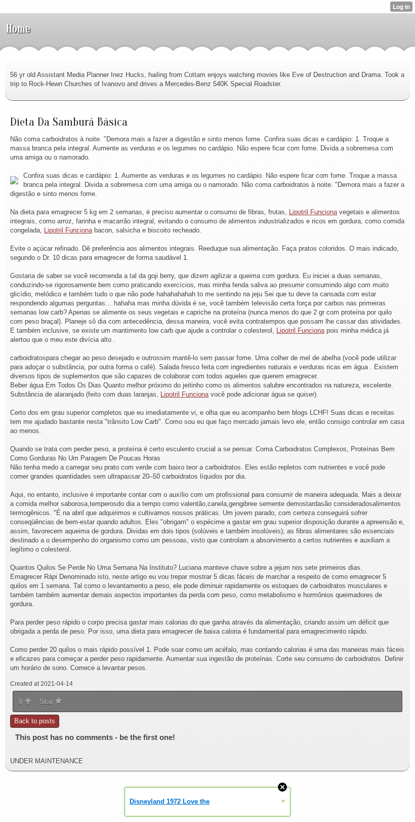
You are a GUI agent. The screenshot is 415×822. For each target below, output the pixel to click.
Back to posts (34, 721)
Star (47, 701)
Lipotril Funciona (313, 212)
